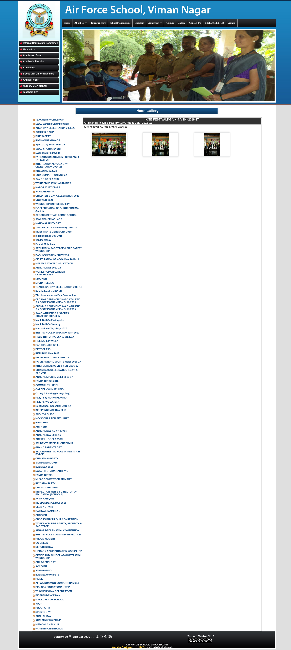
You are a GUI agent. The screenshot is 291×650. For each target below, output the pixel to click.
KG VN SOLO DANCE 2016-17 (52, 357)
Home (67, 23)
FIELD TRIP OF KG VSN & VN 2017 (54, 336)
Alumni (170, 23)
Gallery (181, 23)
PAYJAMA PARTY (45, 483)
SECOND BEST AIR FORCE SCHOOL (56, 215)
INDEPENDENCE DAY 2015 (50, 502)
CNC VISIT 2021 (44, 200)
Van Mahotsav (43, 240)
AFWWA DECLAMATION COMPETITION (57, 530)
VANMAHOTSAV (44, 191)
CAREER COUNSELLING (49, 389)
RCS (142, 647)
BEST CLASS (42, 349)
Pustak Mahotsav (45, 244)
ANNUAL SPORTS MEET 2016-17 (54, 377)
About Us (79, 23)
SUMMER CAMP (44, 132)
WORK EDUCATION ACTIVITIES (53, 183)
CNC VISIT (41, 515)
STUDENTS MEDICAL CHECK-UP (54, 443)
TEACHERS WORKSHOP (49, 119)
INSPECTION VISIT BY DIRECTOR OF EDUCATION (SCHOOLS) (56, 493)
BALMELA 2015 (44, 466)
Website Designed (122, 647)
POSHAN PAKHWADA (47, 140)
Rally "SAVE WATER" (47, 401)
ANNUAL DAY (43, 616)
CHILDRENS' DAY (45, 562)
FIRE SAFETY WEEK (46, 341)
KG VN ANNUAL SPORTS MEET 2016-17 (58, 361)
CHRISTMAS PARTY (46, 458)
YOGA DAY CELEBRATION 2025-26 (55, 128)
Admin (231, 23)
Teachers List (30, 92)
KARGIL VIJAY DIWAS (47, 187)
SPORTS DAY (43, 612)
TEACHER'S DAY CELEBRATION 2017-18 (58, 287)
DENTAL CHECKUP (46, 487)
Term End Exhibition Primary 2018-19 (56, 227)
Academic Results (33, 61)
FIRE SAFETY (43, 136)
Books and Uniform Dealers (38, 73)
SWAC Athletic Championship (52, 123)
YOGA (38, 603)
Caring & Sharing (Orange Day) (52, 393)
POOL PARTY (42, 608)
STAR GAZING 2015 (46, 462)
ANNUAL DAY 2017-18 (48, 267)
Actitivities (29, 67)
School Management (120, 23)
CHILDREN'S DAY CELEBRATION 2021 (57, 195)
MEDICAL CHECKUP (47, 624)
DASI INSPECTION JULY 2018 (52, 255)
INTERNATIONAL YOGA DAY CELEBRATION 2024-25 (51, 165)
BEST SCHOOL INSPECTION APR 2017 (57, 332)
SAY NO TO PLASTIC (47, 179)
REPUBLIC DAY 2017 (47, 353)
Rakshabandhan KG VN (48, 291)
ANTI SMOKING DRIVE (48, 620)
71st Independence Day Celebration (55, 295)
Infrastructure (98, 23)
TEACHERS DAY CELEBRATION (53, 591)
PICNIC (39, 578)
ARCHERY (41, 426)
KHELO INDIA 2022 (46, 171)
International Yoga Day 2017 (51, 328)
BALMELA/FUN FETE (47, 574)
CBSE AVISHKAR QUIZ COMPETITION (56, 519)
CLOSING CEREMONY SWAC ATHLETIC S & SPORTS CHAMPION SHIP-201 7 (57, 301)
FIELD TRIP (41, 422)
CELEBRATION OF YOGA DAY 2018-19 (57, 259)
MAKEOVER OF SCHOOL (49, 599)
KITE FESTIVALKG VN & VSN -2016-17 (56, 366)
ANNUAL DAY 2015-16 (48, 435)
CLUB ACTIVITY (44, 507)
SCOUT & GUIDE (44, 414)
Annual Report (31, 79)
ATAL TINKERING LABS (48, 219)
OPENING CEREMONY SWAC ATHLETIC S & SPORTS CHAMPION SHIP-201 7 (58, 308)
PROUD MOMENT (45, 538)
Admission (153, 23)
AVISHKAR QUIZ (44, 498)
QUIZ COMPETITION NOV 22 (51, 175)
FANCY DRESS (43, 475)
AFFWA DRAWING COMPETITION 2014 (57, 583)
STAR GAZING (43, 570)
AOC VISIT (41, 566)
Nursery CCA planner (35, 86)
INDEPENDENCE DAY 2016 (50, 410)
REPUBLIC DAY (44, 547)
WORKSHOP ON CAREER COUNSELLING (50, 273)
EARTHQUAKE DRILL (47, 345)
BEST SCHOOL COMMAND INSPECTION (58, 534)
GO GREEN (41, 543)
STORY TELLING (44, 283)
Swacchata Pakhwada (47, 153)
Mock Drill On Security (48, 324)
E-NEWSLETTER (214, 23)
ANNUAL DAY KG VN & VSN (51, 431)
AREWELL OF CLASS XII (49, 439)
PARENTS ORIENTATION (49, 628)
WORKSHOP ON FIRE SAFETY (52, 204)
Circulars (139, 23)
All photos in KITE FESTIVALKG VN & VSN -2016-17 (118, 122)
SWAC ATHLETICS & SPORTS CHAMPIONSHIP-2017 (52, 314)
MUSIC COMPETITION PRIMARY (53, 479)
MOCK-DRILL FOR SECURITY (52, 418)
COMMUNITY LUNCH (47, 385)
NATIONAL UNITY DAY (48, 223)
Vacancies (29, 49)
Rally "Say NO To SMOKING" (51, 397)
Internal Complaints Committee (40, 43)
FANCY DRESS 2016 (47, 381)
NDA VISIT (41, 278)
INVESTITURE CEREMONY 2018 (53, 231)
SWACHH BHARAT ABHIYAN (51, 471)
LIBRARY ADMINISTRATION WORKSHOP (58, 551)
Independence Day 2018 (49, 236)
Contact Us (195, 23)
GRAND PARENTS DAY (48, 447)
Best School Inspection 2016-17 (53, 406)
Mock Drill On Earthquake (49, 320)
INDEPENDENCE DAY (47, 595)
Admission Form (32, 55)
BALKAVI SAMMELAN (47, 511)
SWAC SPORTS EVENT (48, 148)
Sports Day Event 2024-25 (50, 144)
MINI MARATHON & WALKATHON (54, 263)
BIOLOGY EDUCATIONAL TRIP (52, 587)
